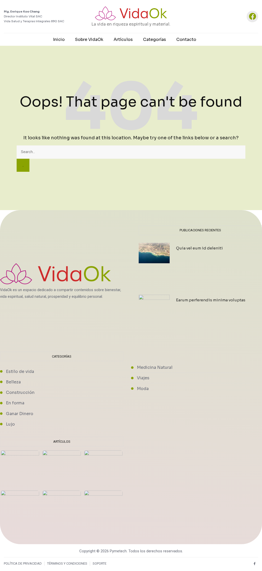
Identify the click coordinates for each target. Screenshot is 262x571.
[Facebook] (252, 16)
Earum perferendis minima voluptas (210, 300)
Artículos (123, 39)
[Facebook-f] (254, 563)
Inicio (59, 39)
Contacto (186, 39)
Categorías (154, 39)
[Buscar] (23, 165)
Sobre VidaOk (89, 39)
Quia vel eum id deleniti (199, 248)
